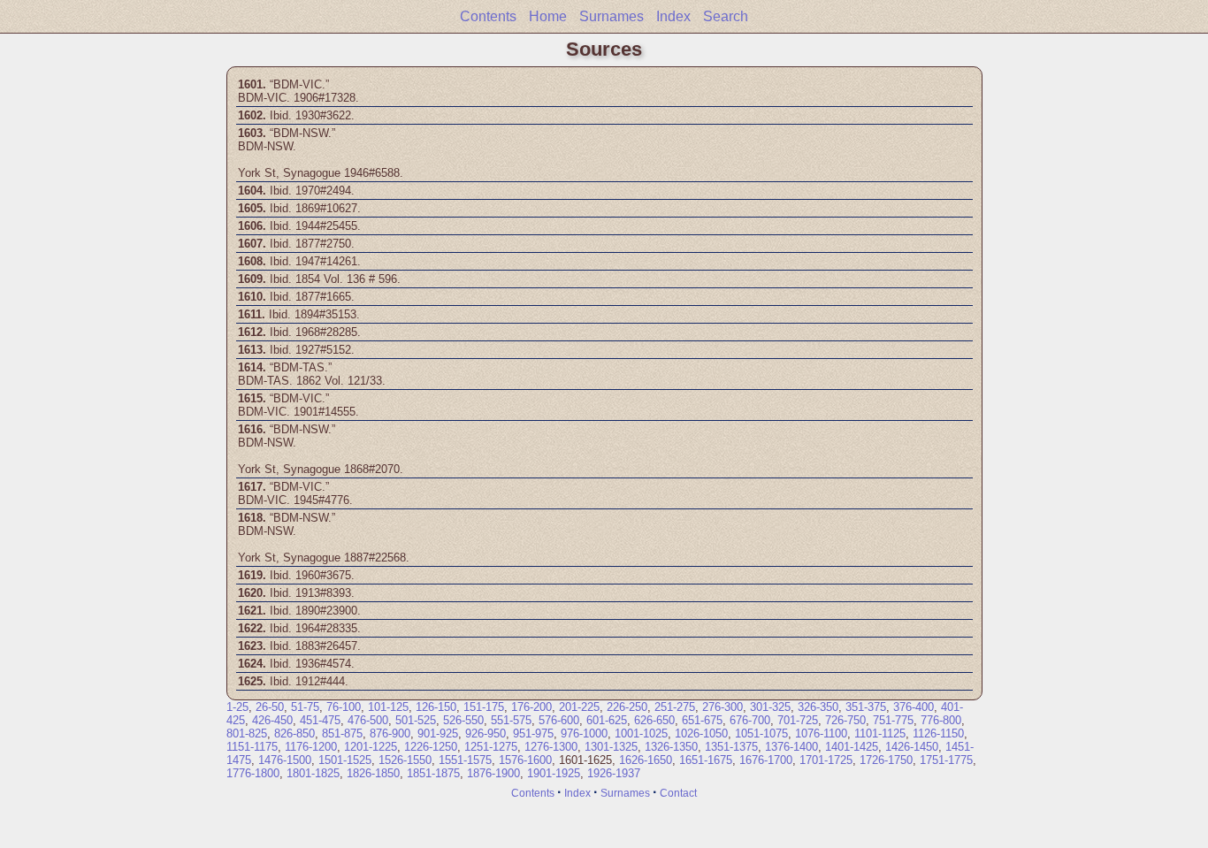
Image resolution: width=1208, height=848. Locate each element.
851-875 (342, 733)
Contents (488, 16)
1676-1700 (765, 760)
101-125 (388, 707)
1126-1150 (938, 733)
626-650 (654, 720)
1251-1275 (490, 746)
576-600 (559, 720)
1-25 (237, 707)
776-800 (941, 720)
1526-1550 (405, 760)
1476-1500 (284, 760)
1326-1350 (671, 746)
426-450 (272, 720)
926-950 (485, 733)
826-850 (294, 733)
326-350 (818, 707)
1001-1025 (641, 733)
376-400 (913, 707)
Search (725, 16)
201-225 (579, 707)
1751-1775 (946, 760)
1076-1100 (821, 733)
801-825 (246, 733)
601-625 (606, 720)
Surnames (611, 16)
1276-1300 (550, 746)
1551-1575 (465, 760)
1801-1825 (313, 773)
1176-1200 (311, 746)
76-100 (343, 707)
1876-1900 (493, 773)
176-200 (531, 707)
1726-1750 (886, 760)
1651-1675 (705, 760)
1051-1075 (761, 733)
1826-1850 (373, 773)
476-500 (368, 720)
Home (548, 16)
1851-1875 (433, 773)
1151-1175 (252, 746)
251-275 (674, 707)
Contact (678, 792)
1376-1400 (791, 746)
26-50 (270, 707)
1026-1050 (701, 733)
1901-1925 (553, 773)
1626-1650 (645, 760)
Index (673, 16)
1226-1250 (430, 746)
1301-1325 (611, 746)
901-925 (437, 733)
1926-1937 (613, 773)
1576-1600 (525, 760)
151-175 (483, 707)
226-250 (627, 707)
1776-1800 (252, 773)
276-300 (722, 707)
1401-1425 (851, 746)
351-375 (865, 707)
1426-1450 (911, 746)
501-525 (415, 720)
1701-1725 (825, 760)
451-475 (320, 720)
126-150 (436, 707)
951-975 (533, 733)
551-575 (511, 720)
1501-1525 (344, 760)
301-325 (770, 707)
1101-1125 (880, 733)
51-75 (305, 707)
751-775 (893, 720)
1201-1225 (370, 746)
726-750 (845, 720)
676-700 (750, 720)
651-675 (702, 720)
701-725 (797, 720)
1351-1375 (731, 746)
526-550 (463, 720)
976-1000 (584, 733)
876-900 (390, 733)
